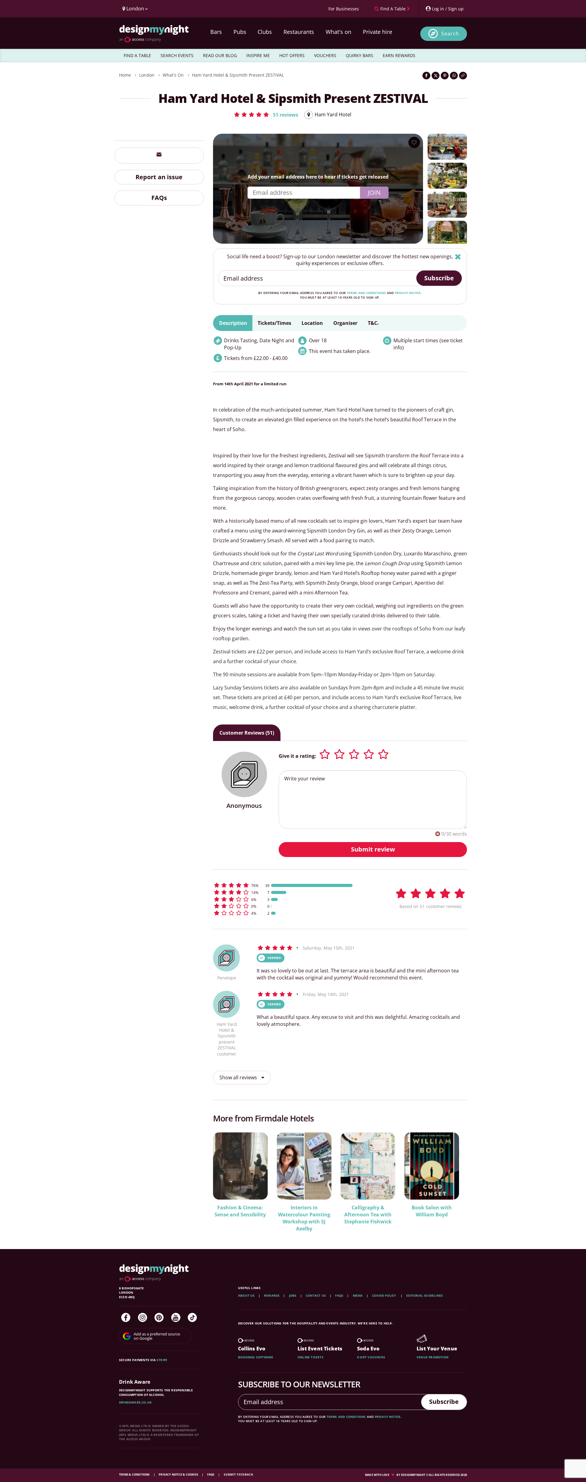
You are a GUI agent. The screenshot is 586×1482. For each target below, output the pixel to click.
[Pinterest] (159, 1317)
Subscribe (439, 278)
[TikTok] (192, 1317)
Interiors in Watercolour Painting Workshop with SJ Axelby (304, 1218)
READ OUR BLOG (220, 55)
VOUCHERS (325, 55)
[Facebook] (125, 1317)
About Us (246, 1295)
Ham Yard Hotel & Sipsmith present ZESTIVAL (238, 75)
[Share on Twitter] (436, 75)
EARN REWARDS (399, 55)
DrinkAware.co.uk (135, 1402)
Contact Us (316, 1295)
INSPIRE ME (258, 55)
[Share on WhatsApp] (454, 75)
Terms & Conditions (134, 1475)
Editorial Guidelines (424, 1295)
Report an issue (159, 177)
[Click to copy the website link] (463, 75)
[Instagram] (142, 1317)
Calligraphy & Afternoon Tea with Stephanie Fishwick (368, 1214)
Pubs (239, 31)
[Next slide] (454, 1178)
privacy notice (408, 293)
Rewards (272, 1295)
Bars (216, 31)
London (146, 75)
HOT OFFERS (292, 55)
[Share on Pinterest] (445, 75)
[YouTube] (175, 1317)
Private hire (377, 31)
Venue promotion (432, 1357)
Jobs (293, 1295)
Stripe (162, 1360)
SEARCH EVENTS (177, 55)
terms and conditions (366, 293)
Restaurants (299, 31)
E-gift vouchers (371, 1357)
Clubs (265, 31)
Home (125, 75)
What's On (173, 75)
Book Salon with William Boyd (432, 1211)
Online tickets (311, 1357)
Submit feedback (238, 1475)
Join (374, 192)
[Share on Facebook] (426, 75)
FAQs (159, 198)
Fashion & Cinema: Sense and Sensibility (240, 1211)
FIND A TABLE (137, 55)
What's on (338, 31)
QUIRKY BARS (359, 55)
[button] (265, 114)
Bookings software (255, 1357)
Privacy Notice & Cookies (179, 1475)
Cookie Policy (384, 1295)
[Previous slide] (225, 1178)
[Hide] (458, 256)
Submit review (373, 849)
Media (358, 1295)
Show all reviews (238, 1077)
